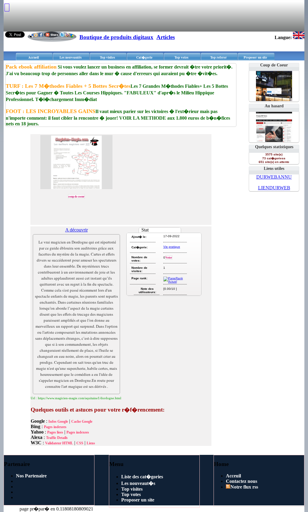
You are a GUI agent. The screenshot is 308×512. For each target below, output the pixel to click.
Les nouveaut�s (138, 483)
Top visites (107, 57)
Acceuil (233, 475)
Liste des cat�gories (142, 476)
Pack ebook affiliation (31, 67)
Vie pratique (171, 246)
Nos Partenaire (31, 475)
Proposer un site (255, 57)
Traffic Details (57, 438)
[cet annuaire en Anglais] (298, 37)
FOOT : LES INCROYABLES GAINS (50, 111)
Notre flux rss (244, 486)
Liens (91, 443)
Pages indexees (55, 427)
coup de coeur (76, 196)
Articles (165, 37)
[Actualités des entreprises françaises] (274, 140)
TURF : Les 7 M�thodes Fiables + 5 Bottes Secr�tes (68, 86)
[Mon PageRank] (174, 281)
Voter (168, 257)
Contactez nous (241, 481)
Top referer (218, 57)
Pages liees (55, 432)
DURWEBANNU (274, 176)
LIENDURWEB (274, 187)
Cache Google (81, 421)
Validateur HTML (59, 443)
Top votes (181, 57)
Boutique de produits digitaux (116, 37)
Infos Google (58, 421)
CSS (79, 443)
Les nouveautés (71, 57)
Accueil (33, 57)
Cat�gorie (144, 57)
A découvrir (76, 229)
